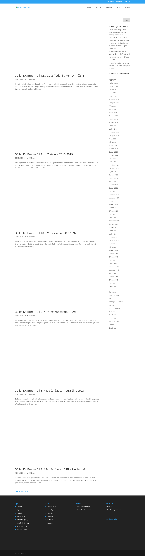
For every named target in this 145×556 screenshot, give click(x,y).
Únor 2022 (112, 191)
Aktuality (50, 513)
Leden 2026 (113, 96)
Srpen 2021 (113, 201)
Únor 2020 (112, 231)
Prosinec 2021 (114, 195)
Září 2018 (112, 273)
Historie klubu (52, 507)
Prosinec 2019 (114, 237)
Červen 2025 (113, 116)
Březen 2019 (113, 257)
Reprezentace (114, 321)
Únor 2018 (112, 283)
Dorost (111, 305)
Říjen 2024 (113, 139)
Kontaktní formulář (84, 510)
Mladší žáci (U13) (23, 523)
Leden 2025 (113, 129)
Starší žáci (112, 328)
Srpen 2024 (113, 145)
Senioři (111, 325)
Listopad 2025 (114, 103)
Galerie (109, 507)
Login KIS (127, 1)
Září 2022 (112, 181)
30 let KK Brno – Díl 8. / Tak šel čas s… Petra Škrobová (49, 390)
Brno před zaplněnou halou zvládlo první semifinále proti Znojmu (119, 65)
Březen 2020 (113, 227)
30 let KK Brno (30, 79)
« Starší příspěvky (21, 492)
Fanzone (109, 7)
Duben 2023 (113, 178)
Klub (118, 7)
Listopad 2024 (114, 136)
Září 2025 (112, 109)
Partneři (50, 520)
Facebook (111, 1)
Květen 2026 (113, 83)
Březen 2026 (113, 90)
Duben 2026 (113, 86)
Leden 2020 (113, 234)
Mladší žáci (113, 315)
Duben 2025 (113, 119)
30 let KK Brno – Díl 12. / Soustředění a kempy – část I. (50, 75)
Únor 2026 (112, 93)
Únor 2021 (112, 214)
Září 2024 (112, 142)
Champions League (116, 302)
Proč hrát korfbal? (83, 507)
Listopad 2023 (114, 168)
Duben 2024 (113, 152)
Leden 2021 (113, 218)
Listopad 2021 (114, 198)
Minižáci (112, 312)
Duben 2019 (113, 254)
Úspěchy (50, 510)
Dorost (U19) (21, 516)
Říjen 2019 (113, 244)
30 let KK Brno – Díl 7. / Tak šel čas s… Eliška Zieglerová (50, 469)
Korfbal (98, 7)
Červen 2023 (113, 175)
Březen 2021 (113, 211)
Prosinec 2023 (114, 165)
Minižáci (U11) (22, 526)
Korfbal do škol (114, 308)
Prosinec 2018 (114, 267)
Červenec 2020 (114, 221)
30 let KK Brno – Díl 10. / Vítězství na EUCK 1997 (45, 233)
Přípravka (112, 318)
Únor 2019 (112, 260)
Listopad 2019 (114, 240)
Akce (110, 298)
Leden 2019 (113, 263)
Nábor (127, 7)
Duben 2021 (113, 208)
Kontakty (50, 523)
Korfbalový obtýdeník (114, 510)
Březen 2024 (113, 155)
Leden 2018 (113, 286)
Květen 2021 (113, 204)
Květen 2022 (113, 185)
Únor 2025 (112, 126)
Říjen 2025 (113, 106)
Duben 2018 (113, 277)
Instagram (119, 1)
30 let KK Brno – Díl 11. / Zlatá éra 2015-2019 (44, 154)
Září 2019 (112, 247)
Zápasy (19, 510)
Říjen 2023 (113, 172)
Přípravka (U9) (22, 530)
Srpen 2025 (113, 113)
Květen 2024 (113, 149)
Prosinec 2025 (114, 99)
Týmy (89, 7)
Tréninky (20, 507)
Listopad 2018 (114, 270)
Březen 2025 (113, 122)
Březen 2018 (113, 280)
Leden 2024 (113, 162)
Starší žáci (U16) (22, 520)
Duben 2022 (113, 188)
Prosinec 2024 (114, 132)
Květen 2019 (113, 250)
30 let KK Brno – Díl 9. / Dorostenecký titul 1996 (45, 312)
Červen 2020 (113, 224)
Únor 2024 (112, 158)
